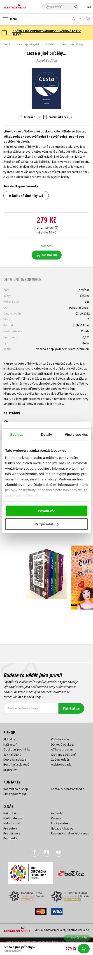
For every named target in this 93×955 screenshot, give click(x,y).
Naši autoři (10, 744)
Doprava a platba (14, 759)
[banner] (23, 5)
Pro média (10, 838)
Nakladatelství (13, 818)
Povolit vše (46, 511)
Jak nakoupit (12, 755)
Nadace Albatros (62, 828)
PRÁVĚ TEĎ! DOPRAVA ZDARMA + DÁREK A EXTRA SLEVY (46, 32)
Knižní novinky (60, 739)
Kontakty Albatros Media (67, 789)
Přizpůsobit (44, 524)
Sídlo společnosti (15, 794)
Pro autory (10, 828)
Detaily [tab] (46, 434)
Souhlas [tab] (16, 434)
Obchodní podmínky (16, 749)
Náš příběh (10, 813)
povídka (84, 290)
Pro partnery (12, 833)
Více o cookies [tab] (76, 434)
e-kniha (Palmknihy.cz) (26, 195)
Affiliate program (62, 749)
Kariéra (56, 818)
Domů (7, 44)
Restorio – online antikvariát (70, 833)
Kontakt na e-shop (15, 789)
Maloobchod (11, 823)
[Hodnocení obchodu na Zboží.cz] (71, 871)
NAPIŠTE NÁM (79, 938)
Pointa (85, 331)
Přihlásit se (71, 708)
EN (89, 7)
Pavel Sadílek (46, 61)
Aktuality (9, 739)
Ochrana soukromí (63, 755)
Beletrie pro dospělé (28, 44)
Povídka (50, 44)
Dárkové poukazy (62, 744)
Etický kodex (59, 823)
